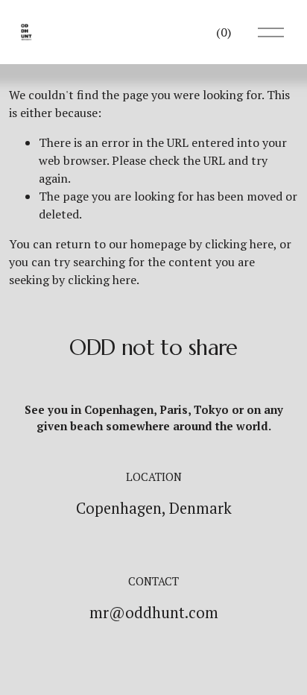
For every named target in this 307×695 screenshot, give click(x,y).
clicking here (239, 244)
